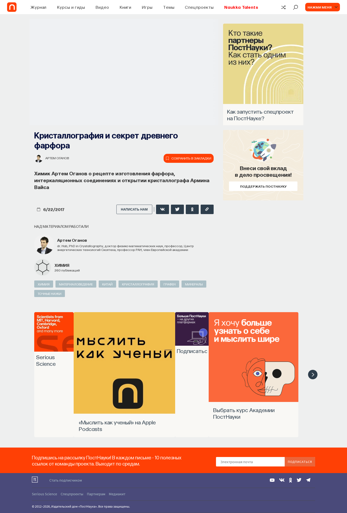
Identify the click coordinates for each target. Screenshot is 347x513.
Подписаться (300, 462)
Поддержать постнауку (263, 186)
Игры (147, 6)
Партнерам (96, 493)
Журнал (39, 6)
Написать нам (134, 209)
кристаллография (138, 284)
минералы (194, 284)
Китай (107, 284)
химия (62, 265)
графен (170, 284)
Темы (168, 6)
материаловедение (76, 284)
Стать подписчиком (65, 480)
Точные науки (49, 293)
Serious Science (44, 493)
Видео (102, 6)
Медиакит (117, 493)
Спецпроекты (199, 6)
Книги (125, 6)
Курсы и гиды (71, 6)
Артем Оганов (57, 158)
